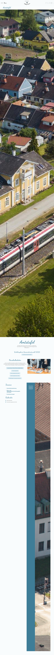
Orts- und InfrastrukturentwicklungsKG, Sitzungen (13, 391)
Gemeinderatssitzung (11, 388)
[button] (15, 388)
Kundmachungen (11, 394)
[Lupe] (52, 3)
